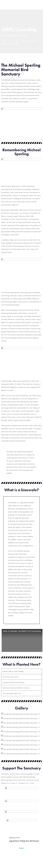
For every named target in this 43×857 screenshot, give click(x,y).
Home (4, 41)
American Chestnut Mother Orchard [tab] (15, 688)
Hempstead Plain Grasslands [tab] (13, 682)
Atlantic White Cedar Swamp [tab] (13, 671)
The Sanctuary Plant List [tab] (11, 693)
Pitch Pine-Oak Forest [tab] (10, 677)
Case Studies (14, 41)
